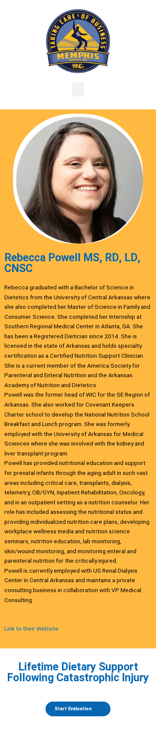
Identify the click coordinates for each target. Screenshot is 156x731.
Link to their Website (31, 628)
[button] (78, 89)
